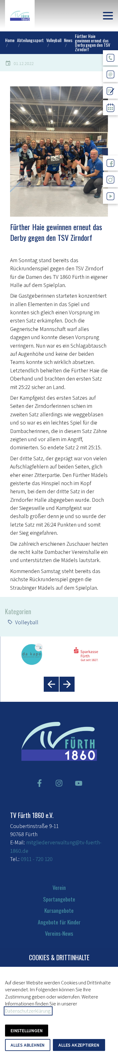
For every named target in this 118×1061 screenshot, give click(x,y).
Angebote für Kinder (59, 922)
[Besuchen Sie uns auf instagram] (59, 783)
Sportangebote (59, 899)
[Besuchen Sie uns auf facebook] (39, 783)
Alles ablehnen (28, 1045)
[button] (108, 15)
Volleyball (26, 622)
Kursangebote (59, 910)
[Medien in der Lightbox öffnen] (59, 151)
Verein (59, 887)
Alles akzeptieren (79, 1045)
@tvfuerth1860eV (110, 208)
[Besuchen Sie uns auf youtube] (79, 783)
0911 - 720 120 (37, 859)
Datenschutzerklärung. (28, 1011)
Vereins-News (59, 933)
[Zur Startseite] (20, 15)
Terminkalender (110, 120)
